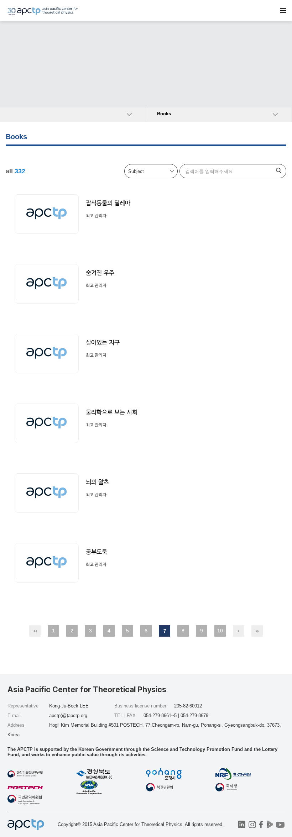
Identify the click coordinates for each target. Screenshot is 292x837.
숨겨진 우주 (100, 272)
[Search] (279, 171)
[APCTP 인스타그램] (252, 824)
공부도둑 (96, 551)
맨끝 (257, 631)
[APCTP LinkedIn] (241, 824)
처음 (35, 631)
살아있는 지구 (103, 342)
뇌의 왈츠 (97, 482)
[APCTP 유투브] (280, 824)
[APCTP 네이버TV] (270, 824)
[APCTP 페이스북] (261, 824)
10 (220, 630)
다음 (238, 631)
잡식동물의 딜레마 (108, 203)
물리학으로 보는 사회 (111, 412)
